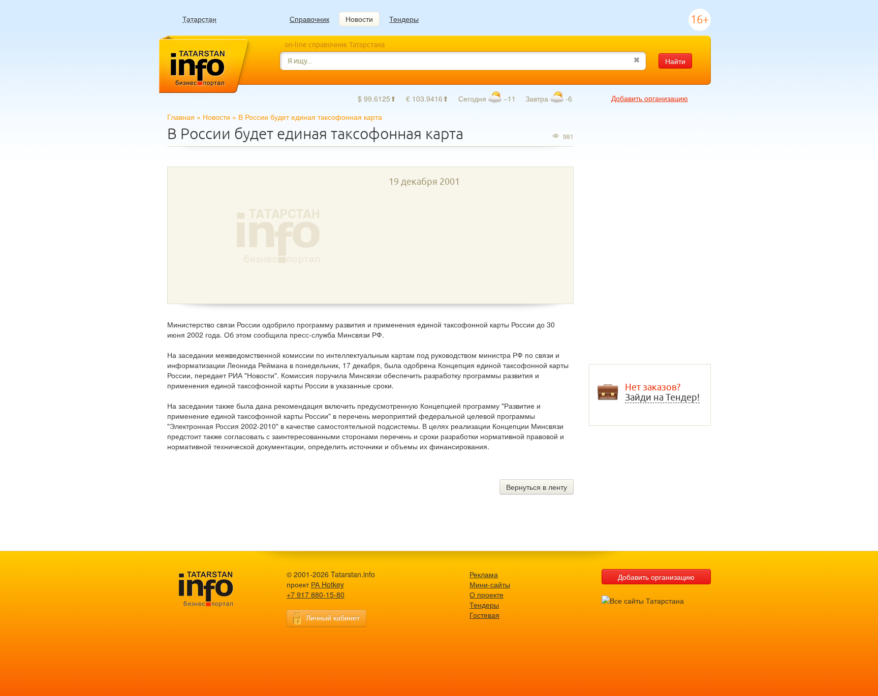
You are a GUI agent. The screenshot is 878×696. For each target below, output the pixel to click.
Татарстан (199, 19)
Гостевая (484, 615)
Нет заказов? (662, 392)
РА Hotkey (327, 584)
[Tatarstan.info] (215, 588)
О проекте (486, 594)
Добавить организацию (649, 98)
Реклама (483, 574)
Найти (675, 61)
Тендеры (404, 19)
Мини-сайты (489, 584)
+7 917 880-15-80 (315, 594)
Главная (181, 117)
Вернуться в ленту (536, 487)
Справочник (309, 19)
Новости (359, 19)
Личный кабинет (333, 617)
